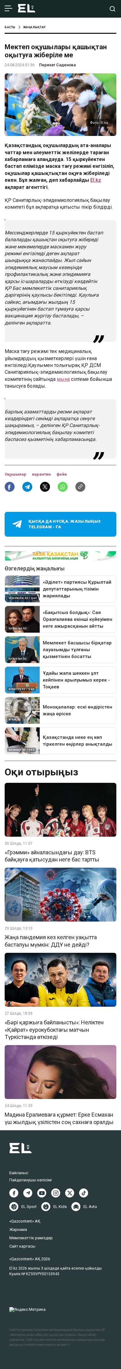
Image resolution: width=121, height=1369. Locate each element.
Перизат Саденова (57, 65)
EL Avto (90, 1206)
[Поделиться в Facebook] (10, 487)
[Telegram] (27, 1192)
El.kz (95, 180)
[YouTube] (41, 1192)
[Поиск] (112, 9)
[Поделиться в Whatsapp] (63, 487)
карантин (42, 474)
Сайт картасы (22, 1246)
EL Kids (60, 1206)
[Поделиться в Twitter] (45, 487)
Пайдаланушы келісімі (30, 1180)
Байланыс (18, 1173)
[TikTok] (83, 1192)
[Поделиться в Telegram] (27, 487)
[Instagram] (55, 1192)
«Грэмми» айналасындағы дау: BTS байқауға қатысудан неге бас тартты (52, 856)
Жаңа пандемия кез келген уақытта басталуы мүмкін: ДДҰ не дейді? (51, 941)
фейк (61, 474)
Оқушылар (16, 474)
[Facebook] (13, 1192)
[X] (69, 1192)
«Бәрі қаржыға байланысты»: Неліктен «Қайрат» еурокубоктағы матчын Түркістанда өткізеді (54, 1029)
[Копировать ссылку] (80, 487)
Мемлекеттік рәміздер (31, 1238)
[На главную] (26, 9)
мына (63, 379)
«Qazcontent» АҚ (24, 1221)
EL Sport (29, 1206)
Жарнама (18, 1229)
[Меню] (8, 9)
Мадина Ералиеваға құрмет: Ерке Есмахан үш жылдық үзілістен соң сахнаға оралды (59, 1118)
